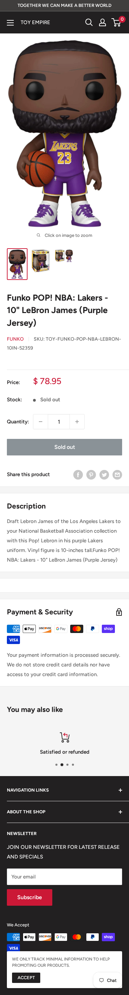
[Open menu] (10, 23)
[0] (116, 22)
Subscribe (29, 897)
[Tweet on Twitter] (104, 474)
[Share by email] (117, 474)
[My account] (102, 22)
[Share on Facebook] (78, 474)
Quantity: (18, 422)
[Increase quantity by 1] (77, 421)
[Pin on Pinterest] (91, 474)
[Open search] (89, 22)
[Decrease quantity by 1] (40, 421)
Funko (15, 339)
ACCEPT (26, 977)
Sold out (64, 447)
